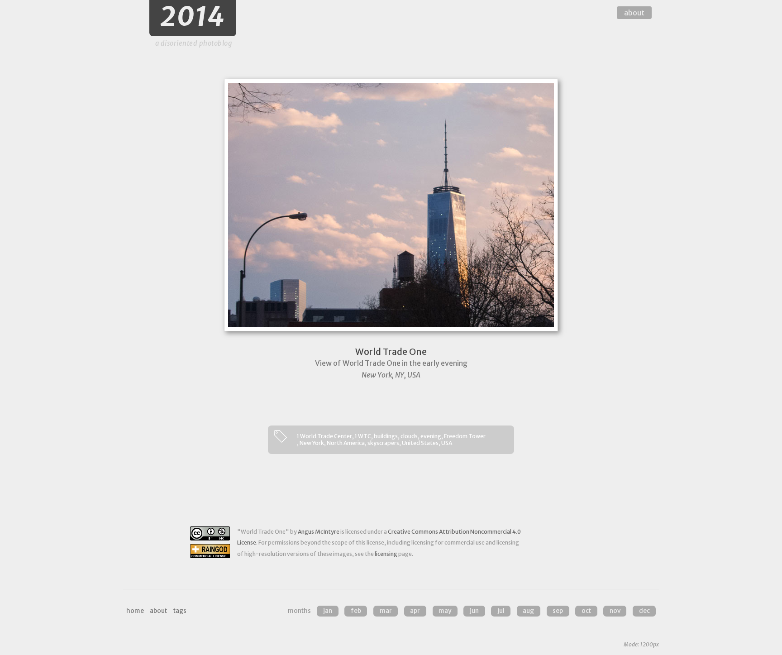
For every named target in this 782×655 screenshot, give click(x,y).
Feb (356, 611)
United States (420, 443)
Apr (415, 611)
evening (430, 436)
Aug (528, 611)
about (634, 12)
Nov (615, 611)
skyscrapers (383, 443)
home (135, 611)
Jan (327, 611)
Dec (644, 611)
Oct (586, 611)
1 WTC (363, 436)
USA (446, 443)
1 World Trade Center (324, 436)
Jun (474, 611)
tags (179, 611)
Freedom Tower (465, 436)
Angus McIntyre (318, 531)
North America (346, 443)
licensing (386, 553)
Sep (558, 611)
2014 (192, 16)
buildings (386, 436)
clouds (409, 436)
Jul (501, 611)
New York (312, 443)
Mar (386, 611)
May (445, 611)
